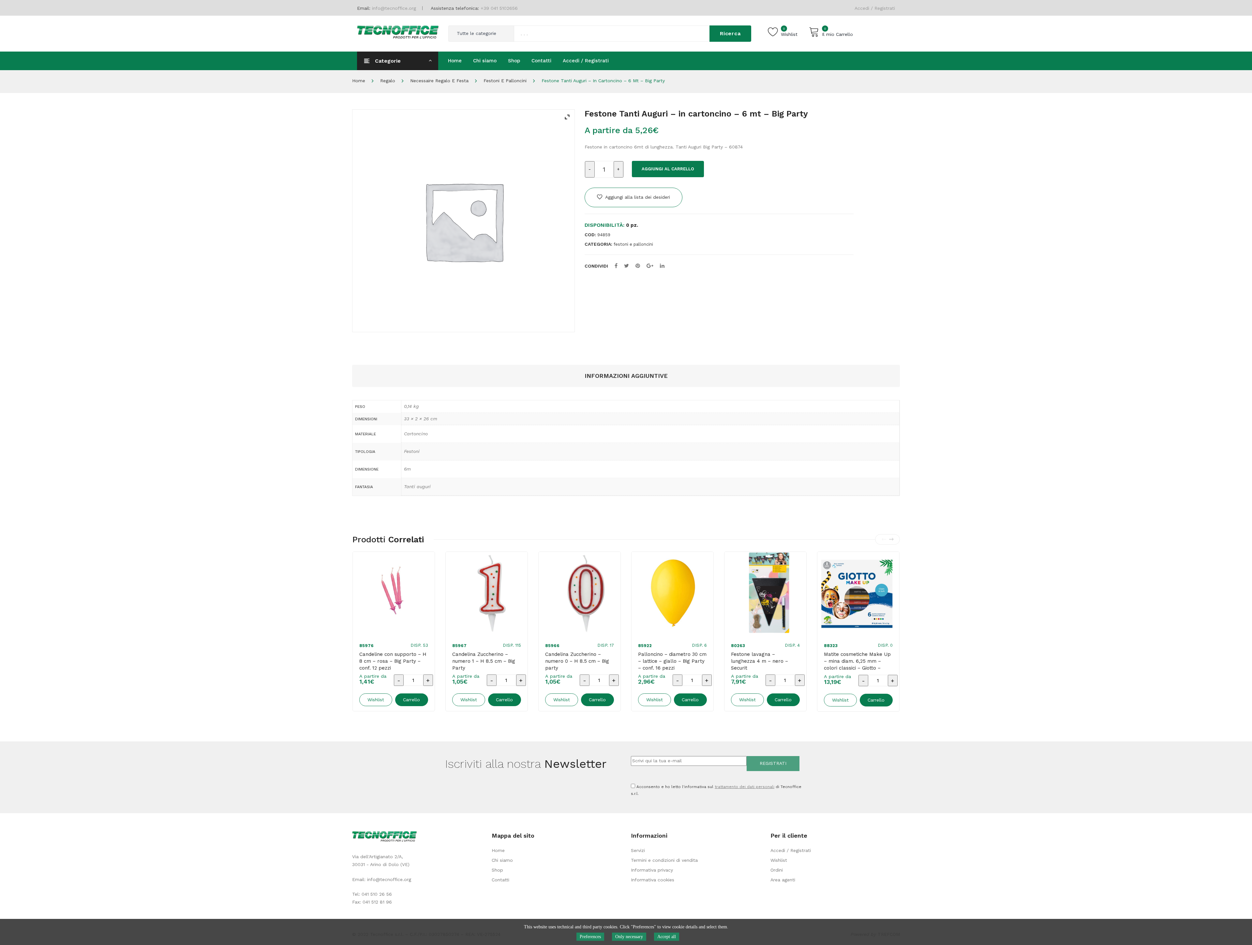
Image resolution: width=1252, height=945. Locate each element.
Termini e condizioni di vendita (664, 860)
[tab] (626, 376)
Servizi (638, 850)
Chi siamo (502, 860)
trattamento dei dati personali (744, 786)
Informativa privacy (652, 870)
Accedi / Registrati (875, 8)
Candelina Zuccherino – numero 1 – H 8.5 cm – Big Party (483, 661)
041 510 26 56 (377, 894)
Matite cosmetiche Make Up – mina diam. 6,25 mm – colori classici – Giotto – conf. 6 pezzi (857, 664)
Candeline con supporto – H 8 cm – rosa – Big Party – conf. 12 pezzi (392, 661)
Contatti (500, 879)
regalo (387, 80)
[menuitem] (455, 61)
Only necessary (629, 936)
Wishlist (778, 860)
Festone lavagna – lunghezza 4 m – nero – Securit (759, 661)
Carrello (411, 699)
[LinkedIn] (662, 265)
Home (358, 80)
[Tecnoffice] (398, 31)
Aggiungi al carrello (668, 168)
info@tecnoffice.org (389, 879)
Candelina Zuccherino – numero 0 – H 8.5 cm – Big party (577, 661)
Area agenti (782, 879)
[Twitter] (626, 265)
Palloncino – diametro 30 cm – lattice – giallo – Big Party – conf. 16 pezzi (672, 661)
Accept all (666, 936)
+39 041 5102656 (499, 8)
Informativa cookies (652, 879)
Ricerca (730, 33)
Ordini (776, 870)
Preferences (590, 936)
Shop (497, 870)
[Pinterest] (637, 265)
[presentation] (884, 539)
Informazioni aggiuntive (626, 375)
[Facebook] (616, 265)
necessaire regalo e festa (439, 80)
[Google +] (650, 265)
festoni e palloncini (505, 80)
